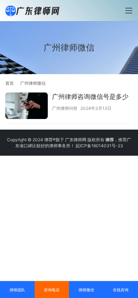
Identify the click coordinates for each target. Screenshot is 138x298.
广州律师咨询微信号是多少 (90, 96)
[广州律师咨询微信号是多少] (26, 107)
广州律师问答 (64, 108)
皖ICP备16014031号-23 (99, 145)
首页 (9, 83)
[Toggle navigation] (128, 10)
